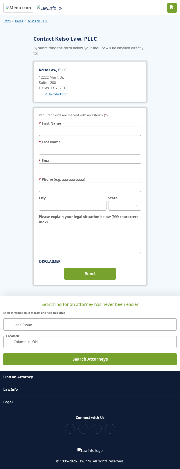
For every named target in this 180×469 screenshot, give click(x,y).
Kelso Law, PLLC (37, 21)
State (112, 198)
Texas (7, 21)
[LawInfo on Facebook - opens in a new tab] (70, 429)
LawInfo (10, 389)
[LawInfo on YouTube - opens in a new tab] (97, 429)
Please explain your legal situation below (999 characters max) (88, 219)
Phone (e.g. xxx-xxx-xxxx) (62, 179)
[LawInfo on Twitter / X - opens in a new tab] (83, 429)
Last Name (50, 142)
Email (45, 160)
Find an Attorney (18, 376)
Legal (8, 402)
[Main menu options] (18, 8)
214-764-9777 (56, 94)
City (42, 198)
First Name (50, 123)
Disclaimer (50, 261)
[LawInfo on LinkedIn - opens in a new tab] (110, 429)
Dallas (19, 21)
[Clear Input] (171, 324)
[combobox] (90, 324)
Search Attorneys (90, 359)
